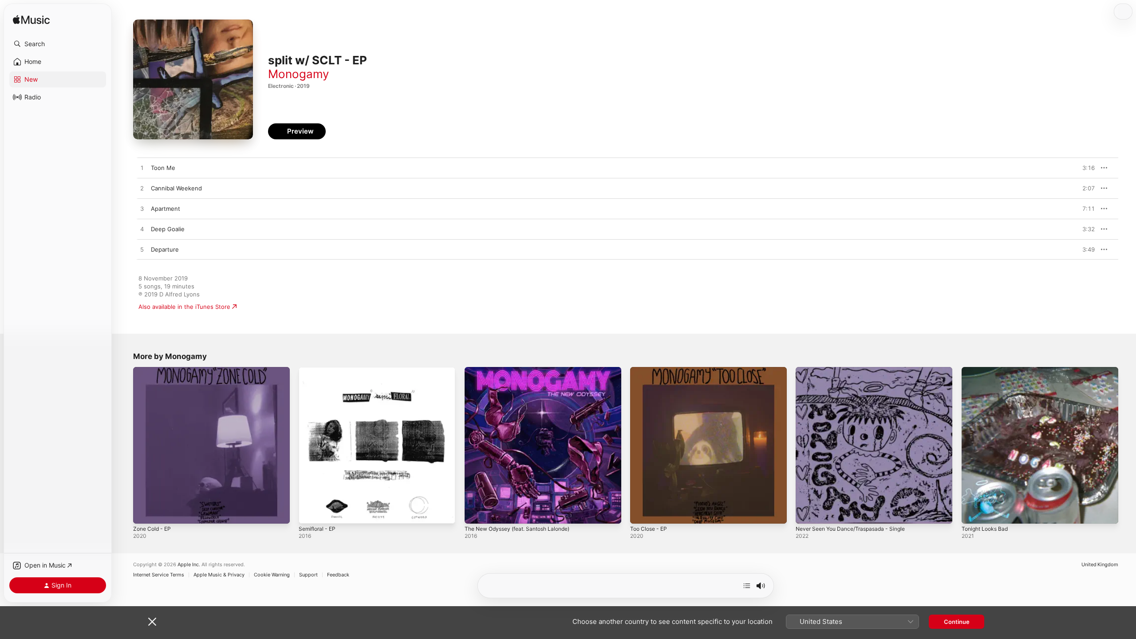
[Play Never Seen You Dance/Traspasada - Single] (806, 512)
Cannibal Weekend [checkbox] (176, 188)
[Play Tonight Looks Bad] (972, 512)
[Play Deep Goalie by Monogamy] (142, 229)
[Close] (152, 622)
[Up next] (747, 586)
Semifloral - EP (319, 370)
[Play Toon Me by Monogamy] (142, 168)
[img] (31, 20)
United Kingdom (1099, 564)
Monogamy (298, 74)
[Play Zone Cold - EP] (144, 512)
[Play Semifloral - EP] (309, 512)
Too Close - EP (650, 370)
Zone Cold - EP (154, 370)
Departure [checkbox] (165, 249)
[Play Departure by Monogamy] (142, 250)
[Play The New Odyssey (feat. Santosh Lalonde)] (475, 512)
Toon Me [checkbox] (163, 167)
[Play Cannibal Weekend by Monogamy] (142, 189)
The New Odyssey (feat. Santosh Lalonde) (524, 370)
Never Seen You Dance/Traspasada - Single (856, 370)
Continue (957, 621)
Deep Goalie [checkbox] (168, 229)
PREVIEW (1085, 167)
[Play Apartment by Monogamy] (142, 209)
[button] (58, 43)
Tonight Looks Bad (987, 370)
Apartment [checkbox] (165, 208)
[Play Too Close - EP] (641, 512)
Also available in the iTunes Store (184, 306)
